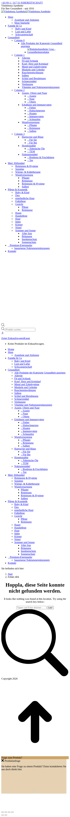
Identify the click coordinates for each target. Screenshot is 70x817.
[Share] (6, 812)
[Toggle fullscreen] (9, 812)
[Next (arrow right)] (6, 815)
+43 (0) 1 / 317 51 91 (12, 2)
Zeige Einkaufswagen (12, 338)
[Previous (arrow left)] (2, 815)
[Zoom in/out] (12, 812)
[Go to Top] (35, 754)
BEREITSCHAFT (33, 2)
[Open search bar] (3, 325)
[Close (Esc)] (2, 812)
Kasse (27, 338)
